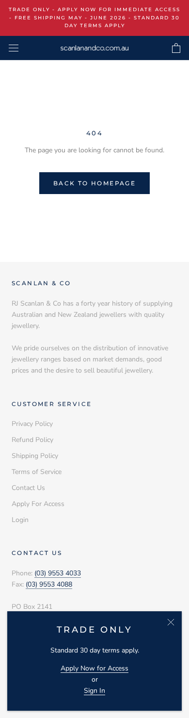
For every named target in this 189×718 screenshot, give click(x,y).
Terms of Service (37, 471)
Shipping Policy (35, 455)
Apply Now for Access (94, 668)
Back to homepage (94, 183)
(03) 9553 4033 (57, 573)
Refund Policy (32, 439)
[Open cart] (176, 48)
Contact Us (28, 487)
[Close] (170, 622)
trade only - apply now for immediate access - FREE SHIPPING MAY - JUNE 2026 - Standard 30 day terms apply (94, 17)
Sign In (94, 690)
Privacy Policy (32, 423)
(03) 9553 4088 (49, 584)
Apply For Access (38, 503)
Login (20, 519)
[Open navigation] (13, 47)
